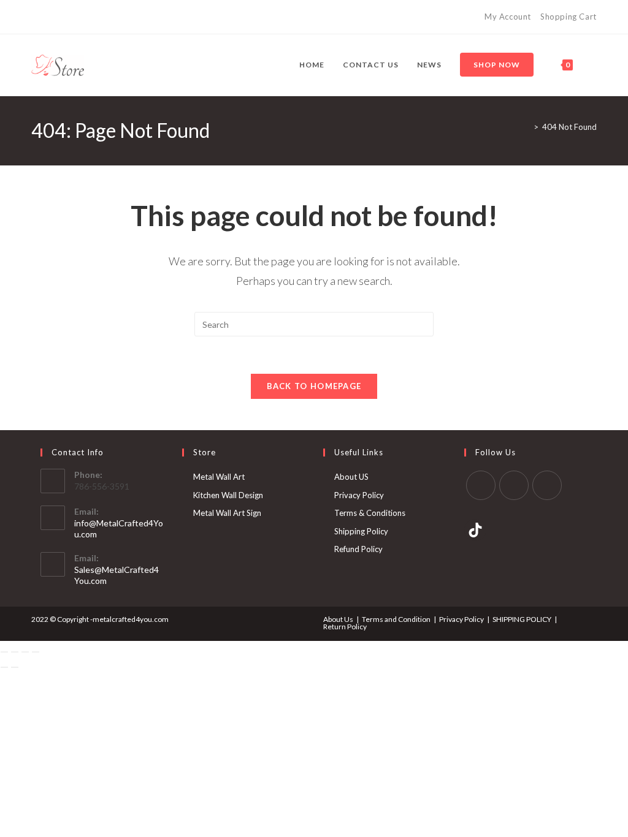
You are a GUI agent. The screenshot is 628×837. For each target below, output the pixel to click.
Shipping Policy (361, 531)
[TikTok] (475, 530)
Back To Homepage (314, 386)
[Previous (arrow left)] (4, 667)
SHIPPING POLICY (521, 619)
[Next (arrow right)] (14, 667)
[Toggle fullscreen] (14, 652)
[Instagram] (514, 485)
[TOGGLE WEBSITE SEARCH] (594, 65)
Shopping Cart (568, 16)
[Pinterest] (547, 485)
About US (351, 477)
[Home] (527, 127)
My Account (507, 16)
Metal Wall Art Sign (227, 513)
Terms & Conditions (369, 513)
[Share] (25, 652)
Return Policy (345, 626)
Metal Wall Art (219, 477)
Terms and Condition (396, 619)
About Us (338, 619)
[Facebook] (481, 485)
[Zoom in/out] (4, 652)
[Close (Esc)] (35, 652)
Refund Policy (358, 549)
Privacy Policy (359, 495)
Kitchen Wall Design (228, 495)
